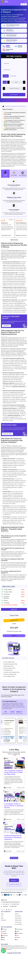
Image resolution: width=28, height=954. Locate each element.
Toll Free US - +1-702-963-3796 (11, 904)
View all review (14, 239)
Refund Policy (18, 920)
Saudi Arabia (19, 929)
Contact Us (3, 920)
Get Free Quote (14, 94)
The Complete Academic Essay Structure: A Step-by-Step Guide (13, 772)
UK (17, 939)
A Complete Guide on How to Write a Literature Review (13, 805)
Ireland (18, 937)
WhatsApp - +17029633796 (10, 906)
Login (24, 4)
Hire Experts (6, 325)
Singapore (5, 933)
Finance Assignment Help (9, 676)
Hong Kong (5, 935)
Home (2, 913)
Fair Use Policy (18, 924)
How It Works (14, 175)
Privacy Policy (18, 918)
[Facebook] (1, 909)
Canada (4, 931)
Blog (2, 918)
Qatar (4, 937)
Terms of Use (18, 922)
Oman (18, 931)
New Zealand (20, 933)
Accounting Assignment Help (10, 674)
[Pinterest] (6, 909)
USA (18, 935)
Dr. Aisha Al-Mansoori (8, 720)
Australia (5, 929)
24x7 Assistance (22, 175)
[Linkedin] (8, 909)
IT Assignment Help (8, 670)
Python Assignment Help (9, 661)
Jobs (2, 916)
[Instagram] (11, 909)
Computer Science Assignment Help (11, 672)
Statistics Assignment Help (9, 668)
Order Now (14, 609)
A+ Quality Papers (5, 175)
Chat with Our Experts (14, 884)
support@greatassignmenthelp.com (11, 902)
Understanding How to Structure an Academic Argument (13, 837)
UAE (3, 939)
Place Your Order (7, 433)
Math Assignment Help (9, 666)
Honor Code (18, 916)
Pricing (16, 913)
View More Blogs (14, 857)
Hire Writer (5, 740)
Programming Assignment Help (10, 664)
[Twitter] (4, 909)
